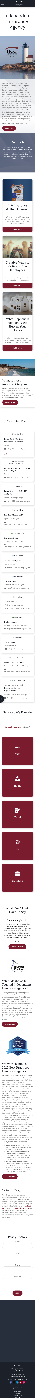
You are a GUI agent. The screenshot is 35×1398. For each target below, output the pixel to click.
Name (17, 1242)
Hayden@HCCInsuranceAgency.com (16, 524)
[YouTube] (20, 1382)
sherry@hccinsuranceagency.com (18, 698)
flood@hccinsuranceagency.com (18, 608)
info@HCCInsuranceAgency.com (18, 1379)
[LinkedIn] (5, 454)
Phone (17, 1265)
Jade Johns (10, 642)
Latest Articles (17, 1395)
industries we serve (22, 1208)
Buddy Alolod (11, 602)
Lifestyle (17, 1393)
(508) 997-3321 (19, 1369)
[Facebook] (11, 1382)
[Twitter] (14, 1382)
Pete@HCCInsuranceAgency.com (18, 449)
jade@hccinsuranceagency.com (19, 649)
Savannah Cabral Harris (14, 662)
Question (17, 1277)
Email (17, 1253)
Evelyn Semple (10, 622)
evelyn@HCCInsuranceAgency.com (19, 629)
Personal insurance (12, 727)
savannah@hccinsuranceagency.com (17, 671)
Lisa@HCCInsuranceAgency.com (18, 477)
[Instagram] (24, 1382)
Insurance (17, 1391)
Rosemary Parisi (11, 538)
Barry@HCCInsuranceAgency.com (18, 501)
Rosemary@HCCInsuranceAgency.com (17, 547)
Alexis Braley (10, 581)
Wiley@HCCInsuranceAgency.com (18, 568)
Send (17, 1293)
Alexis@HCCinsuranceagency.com (19, 588)
